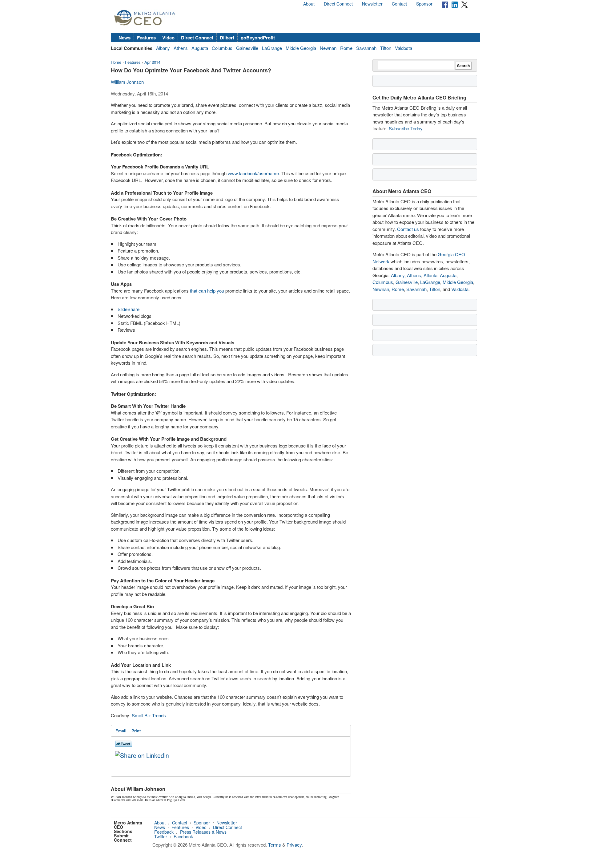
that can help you (207, 290)
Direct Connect (338, 4)
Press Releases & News (203, 832)
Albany (163, 48)
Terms (274, 844)
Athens (181, 48)
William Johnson (127, 82)
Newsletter (372, 4)
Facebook (183, 836)
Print (136, 731)
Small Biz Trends (149, 715)
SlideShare (128, 309)
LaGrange (272, 48)
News (125, 37)
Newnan (328, 48)
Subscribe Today (405, 128)
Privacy (294, 844)
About (309, 4)
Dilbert (227, 37)
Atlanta (430, 275)
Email (121, 731)
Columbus (222, 48)
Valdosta (403, 48)
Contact (399, 4)
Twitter (160, 836)
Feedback (164, 832)
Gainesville (247, 48)
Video (168, 37)
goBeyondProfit (258, 37)
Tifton (385, 48)
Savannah (366, 48)
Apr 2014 (152, 62)
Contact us (408, 229)
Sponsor (424, 4)
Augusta (199, 48)
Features (146, 37)
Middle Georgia (301, 48)
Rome (346, 48)
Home (116, 62)
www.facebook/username (253, 173)
